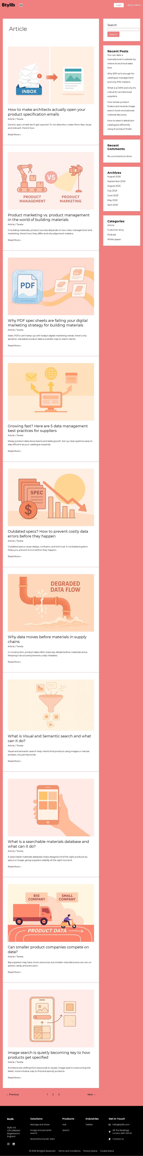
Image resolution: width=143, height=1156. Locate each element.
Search (112, 25)
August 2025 (114, 186)
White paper (114, 239)
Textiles (89, 1124)
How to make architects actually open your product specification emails (46, 112)
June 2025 (112, 195)
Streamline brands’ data (42, 1139)
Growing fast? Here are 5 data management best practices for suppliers (48, 428)
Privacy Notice (90, 1151)
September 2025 (116, 181)
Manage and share (40, 1124)
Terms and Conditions (69, 1151)
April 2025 (112, 204)
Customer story (115, 229)
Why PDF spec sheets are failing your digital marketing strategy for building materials (48, 323)
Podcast (111, 234)
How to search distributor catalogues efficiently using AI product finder (120, 124)
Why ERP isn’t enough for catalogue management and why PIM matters (120, 77)
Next (91, 1094)
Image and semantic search (41, 1132)
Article (11, 119)
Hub (64, 1124)
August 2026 (114, 176)
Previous (12, 1094)
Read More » (14, 134)
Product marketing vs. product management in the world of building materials (49, 217)
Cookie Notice (107, 1151)
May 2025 (112, 200)
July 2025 (112, 190)
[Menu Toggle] (21, 5)
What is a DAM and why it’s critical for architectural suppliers (121, 92)
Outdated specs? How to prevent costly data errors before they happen (48, 533)
